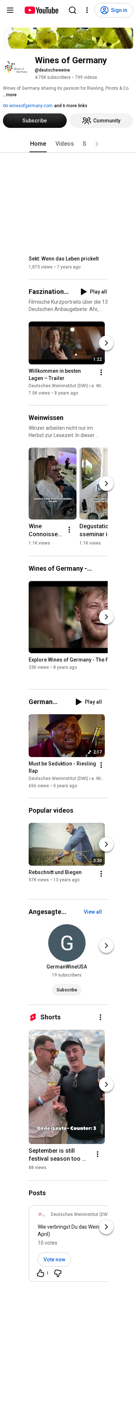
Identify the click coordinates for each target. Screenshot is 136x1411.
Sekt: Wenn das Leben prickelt (64, 259)
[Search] (72, 10)
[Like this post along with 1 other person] (40, 1273)
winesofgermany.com (30, 105)
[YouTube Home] (41, 10)
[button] (97, 144)
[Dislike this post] (57, 1273)
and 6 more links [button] (70, 105)
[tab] (38, 144)
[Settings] (87, 10)
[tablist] (68, 144)
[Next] (106, 343)
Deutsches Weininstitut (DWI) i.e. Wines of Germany (81, 385)
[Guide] (10, 10)
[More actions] (101, 372)
